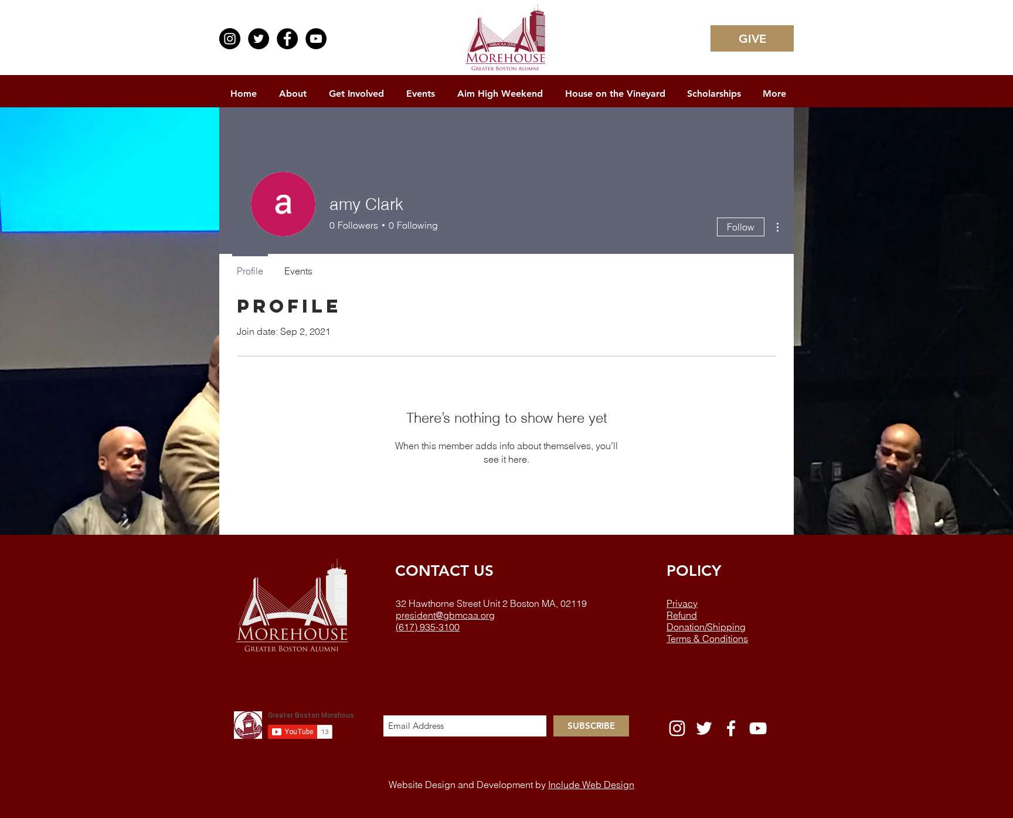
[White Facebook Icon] (731, 728)
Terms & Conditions (707, 638)
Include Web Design (591, 784)
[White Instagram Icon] (677, 728)
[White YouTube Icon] (758, 728)
